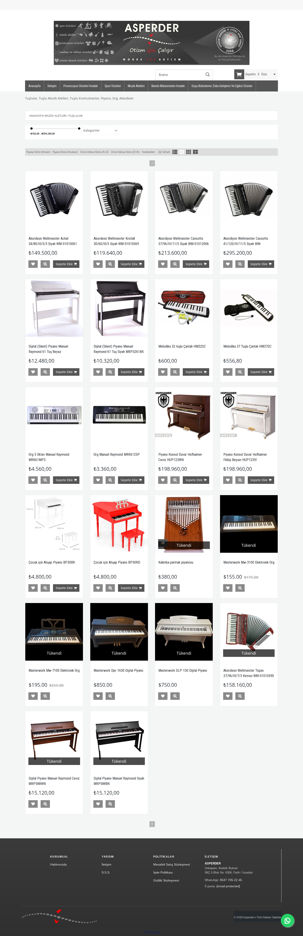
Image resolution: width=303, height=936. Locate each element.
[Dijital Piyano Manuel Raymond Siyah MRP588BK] (119, 740)
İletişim (52, 86)
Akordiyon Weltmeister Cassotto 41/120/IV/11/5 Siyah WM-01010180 (245, 243)
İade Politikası (163, 872)
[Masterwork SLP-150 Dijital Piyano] (184, 632)
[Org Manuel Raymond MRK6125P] (119, 416)
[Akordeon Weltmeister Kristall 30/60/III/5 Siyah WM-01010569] (119, 200)
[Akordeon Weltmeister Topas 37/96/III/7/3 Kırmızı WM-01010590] (249, 632)
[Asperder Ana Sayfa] (59, 916)
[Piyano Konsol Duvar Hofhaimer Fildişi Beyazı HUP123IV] (249, 416)
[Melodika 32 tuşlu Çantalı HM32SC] (184, 308)
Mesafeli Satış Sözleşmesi (171, 864)
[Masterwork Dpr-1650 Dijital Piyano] (119, 632)
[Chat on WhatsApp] (287, 920)
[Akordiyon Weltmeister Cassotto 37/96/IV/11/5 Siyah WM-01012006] (184, 200)
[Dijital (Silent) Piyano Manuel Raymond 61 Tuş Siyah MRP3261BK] (119, 308)
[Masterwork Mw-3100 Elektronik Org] (249, 524)
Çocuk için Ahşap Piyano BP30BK (52, 562)
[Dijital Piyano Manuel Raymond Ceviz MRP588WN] (54, 740)
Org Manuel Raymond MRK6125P (117, 454)
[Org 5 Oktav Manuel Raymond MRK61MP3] (54, 416)
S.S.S (105, 872)
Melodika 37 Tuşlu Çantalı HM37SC (247, 346)
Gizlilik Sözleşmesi (166, 880)
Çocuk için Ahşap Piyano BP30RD (117, 562)
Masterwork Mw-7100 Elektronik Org (54, 670)
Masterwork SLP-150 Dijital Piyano (182, 670)
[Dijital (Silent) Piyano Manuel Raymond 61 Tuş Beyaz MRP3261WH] (54, 308)
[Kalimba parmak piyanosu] (184, 524)
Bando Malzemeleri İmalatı (168, 86)
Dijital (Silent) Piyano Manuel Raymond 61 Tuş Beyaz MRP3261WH (48, 351)
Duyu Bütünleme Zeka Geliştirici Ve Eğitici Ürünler (222, 86)
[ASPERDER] (152, 43)
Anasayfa (34, 86)
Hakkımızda (58, 864)
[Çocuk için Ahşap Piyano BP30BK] (54, 524)
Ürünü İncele (45, 264)
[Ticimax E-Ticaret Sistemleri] (151, 932)
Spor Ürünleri (113, 86)
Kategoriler (91, 130)
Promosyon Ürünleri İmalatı (80, 86)
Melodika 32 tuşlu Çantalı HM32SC (182, 346)
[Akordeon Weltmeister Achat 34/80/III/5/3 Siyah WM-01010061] (54, 200)
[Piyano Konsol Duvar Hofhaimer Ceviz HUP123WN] (184, 416)
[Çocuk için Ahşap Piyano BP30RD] (119, 524)
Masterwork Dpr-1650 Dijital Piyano (118, 670)
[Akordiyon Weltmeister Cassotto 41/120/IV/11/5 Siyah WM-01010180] (249, 200)
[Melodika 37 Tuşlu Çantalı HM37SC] (249, 308)
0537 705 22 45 (231, 880)
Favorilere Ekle (33, 264)
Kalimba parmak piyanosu (175, 562)
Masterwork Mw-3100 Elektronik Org (248, 562)
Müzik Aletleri (136, 86)
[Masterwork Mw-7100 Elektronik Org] (54, 632)
